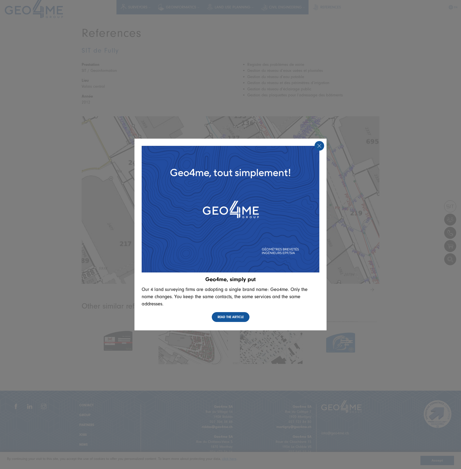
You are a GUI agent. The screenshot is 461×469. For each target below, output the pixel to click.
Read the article (231, 317)
